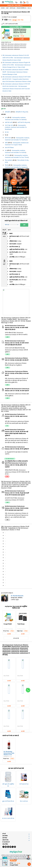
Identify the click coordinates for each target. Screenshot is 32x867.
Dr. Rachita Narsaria (17, 596)
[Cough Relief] (8, 616)
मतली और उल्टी (8, 122)
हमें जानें (4, 833)
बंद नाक (7, 132)
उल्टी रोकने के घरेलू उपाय (24, 122)
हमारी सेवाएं (4, 837)
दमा (6, 150)
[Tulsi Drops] (22, 616)
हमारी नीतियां (5, 835)
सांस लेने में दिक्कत (9, 147)
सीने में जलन (8, 138)
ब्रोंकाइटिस (7, 112)
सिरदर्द (6, 165)
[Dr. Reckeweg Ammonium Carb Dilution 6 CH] (9, 744)
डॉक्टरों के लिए (5, 839)
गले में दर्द (7, 155)
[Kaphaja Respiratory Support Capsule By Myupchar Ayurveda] (7, 34)
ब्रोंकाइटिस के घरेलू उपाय (22, 112)
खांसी (6, 142)
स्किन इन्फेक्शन (8, 160)
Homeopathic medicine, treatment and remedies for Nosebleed (16, 127)
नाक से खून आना (9, 125)
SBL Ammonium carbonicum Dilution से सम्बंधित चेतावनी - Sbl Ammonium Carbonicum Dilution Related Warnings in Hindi (15, 72)
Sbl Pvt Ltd (8, 42)
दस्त (6, 117)
